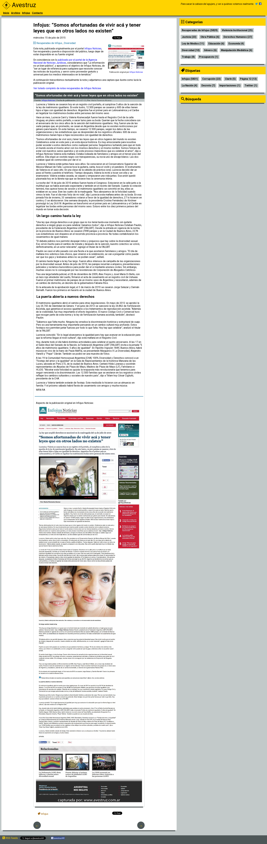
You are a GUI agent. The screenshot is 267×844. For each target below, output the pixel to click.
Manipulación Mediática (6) (236, 50)
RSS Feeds (11, 838)
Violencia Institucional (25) (237, 30)
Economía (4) (236, 43)
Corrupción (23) (211, 78)
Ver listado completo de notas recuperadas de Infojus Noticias (67, 88)
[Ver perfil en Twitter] (256, 4)
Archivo (15, 12)
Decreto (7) (208, 85)
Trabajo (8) (188, 56)
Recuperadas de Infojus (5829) (200, 30)
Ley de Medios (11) (193, 43)
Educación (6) (216, 43)
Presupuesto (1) (208, 56)
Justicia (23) (189, 36)
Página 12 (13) (248, 78)
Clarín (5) (230, 78)
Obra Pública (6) (210, 36)
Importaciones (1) (229, 85)
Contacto (37, 12)
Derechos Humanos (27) (238, 36)
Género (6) (210, 50)
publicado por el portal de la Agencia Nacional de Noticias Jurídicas (65, 61)
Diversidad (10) (191, 50)
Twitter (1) (251, 85)
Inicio (6, 12)
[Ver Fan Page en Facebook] (260, 4)
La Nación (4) (189, 85)
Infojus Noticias (92, 48)
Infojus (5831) (190, 78)
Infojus (26, 12)
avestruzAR (58, 838)
